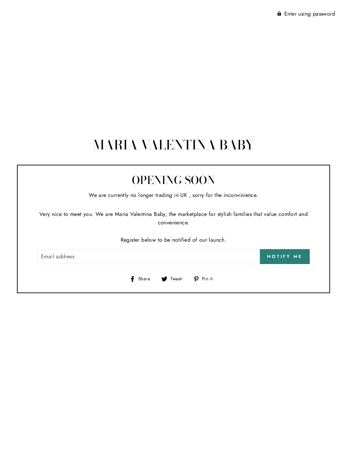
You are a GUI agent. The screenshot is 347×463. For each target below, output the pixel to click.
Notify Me (285, 256)
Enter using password (309, 14)
